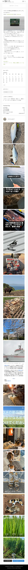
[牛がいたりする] (14, 285)
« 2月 (4, 85)
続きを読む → (6, 61)
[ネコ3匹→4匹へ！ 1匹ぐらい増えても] (14, 504)
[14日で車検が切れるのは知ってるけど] (14, 482)
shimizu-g (19, 14)
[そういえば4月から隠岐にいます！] (14, 351)
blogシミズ (7, 0)
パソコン (10, 62)
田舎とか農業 (16, 62)
